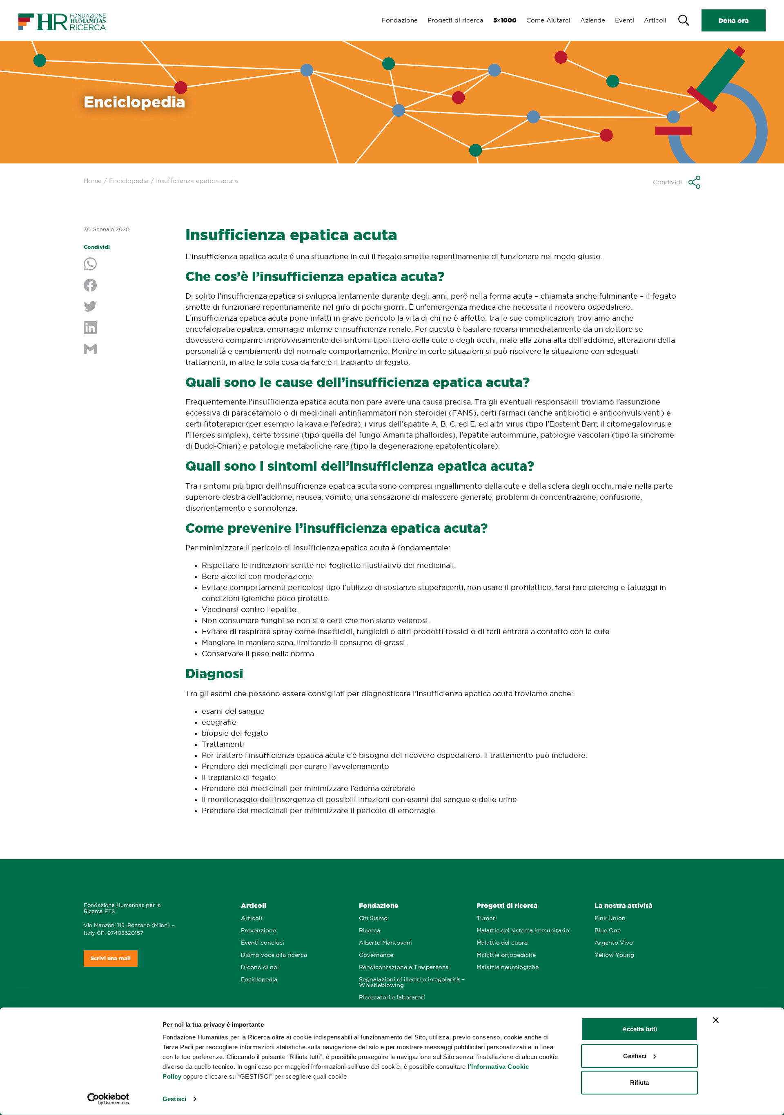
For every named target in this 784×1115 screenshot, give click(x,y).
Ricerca (369, 930)
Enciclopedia (129, 180)
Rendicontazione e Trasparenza (404, 967)
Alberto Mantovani (385, 943)
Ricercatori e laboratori (392, 997)
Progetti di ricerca (455, 20)
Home (93, 180)
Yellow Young (614, 955)
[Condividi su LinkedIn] (128, 328)
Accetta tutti (639, 1029)
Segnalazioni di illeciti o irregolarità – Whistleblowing (411, 982)
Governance (376, 955)
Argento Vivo (614, 943)
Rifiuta (639, 1082)
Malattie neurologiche (508, 967)
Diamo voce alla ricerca (274, 955)
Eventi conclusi (262, 943)
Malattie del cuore (502, 943)
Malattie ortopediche (506, 955)
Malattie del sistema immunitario (523, 930)
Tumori (487, 918)
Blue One (608, 930)
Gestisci (174, 1098)
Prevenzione (258, 930)
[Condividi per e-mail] (128, 349)
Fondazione (400, 20)
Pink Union (610, 918)
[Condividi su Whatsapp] (128, 264)
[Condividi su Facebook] (128, 286)
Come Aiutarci (548, 20)
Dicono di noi (260, 967)
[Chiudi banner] (716, 1020)
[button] (676, 182)
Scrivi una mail (111, 958)
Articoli (655, 20)
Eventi (624, 20)
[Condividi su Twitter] (128, 307)
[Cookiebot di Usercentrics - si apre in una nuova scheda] (108, 1099)
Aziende (592, 20)
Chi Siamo (373, 918)
